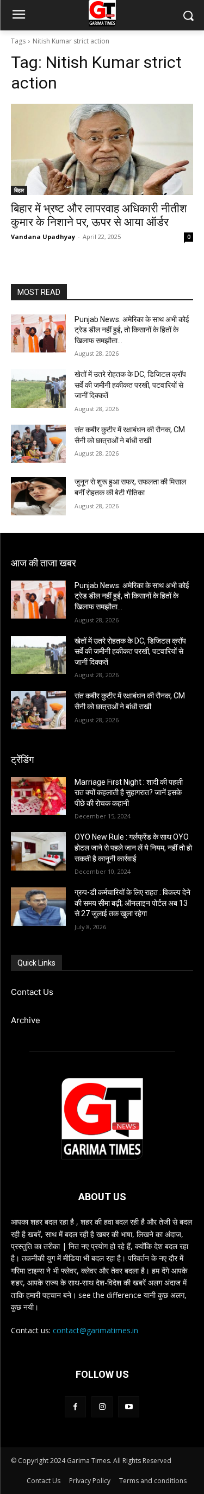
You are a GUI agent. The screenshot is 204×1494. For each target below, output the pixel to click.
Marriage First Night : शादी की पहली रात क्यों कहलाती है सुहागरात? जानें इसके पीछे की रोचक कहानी (129, 793)
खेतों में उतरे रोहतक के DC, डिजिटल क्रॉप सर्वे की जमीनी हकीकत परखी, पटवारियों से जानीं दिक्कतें (130, 385)
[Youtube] (128, 1406)
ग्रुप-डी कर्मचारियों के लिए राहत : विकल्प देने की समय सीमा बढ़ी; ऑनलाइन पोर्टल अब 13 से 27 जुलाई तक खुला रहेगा (132, 903)
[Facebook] (75, 1406)
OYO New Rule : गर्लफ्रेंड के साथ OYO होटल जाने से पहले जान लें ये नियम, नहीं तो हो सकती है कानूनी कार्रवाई (133, 847)
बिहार (19, 190)
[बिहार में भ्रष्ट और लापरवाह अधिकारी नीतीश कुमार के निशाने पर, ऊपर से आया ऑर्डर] (102, 149)
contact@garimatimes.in (95, 1330)
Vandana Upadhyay (43, 236)
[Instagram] (102, 1406)
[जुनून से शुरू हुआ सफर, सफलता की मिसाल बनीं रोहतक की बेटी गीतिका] (38, 496)
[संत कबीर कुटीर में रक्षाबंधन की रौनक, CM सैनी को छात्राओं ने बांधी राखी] (38, 444)
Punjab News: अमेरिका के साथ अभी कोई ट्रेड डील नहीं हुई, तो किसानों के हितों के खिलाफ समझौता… (132, 330)
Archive (25, 1020)
